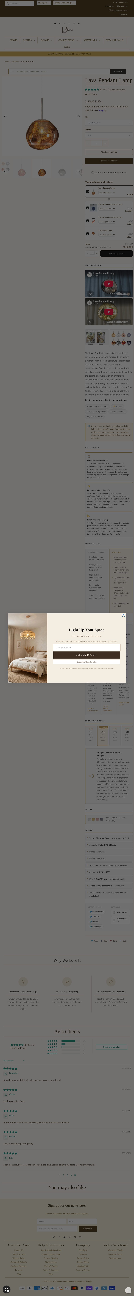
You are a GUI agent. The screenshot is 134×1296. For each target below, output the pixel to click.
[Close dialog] (123, 615)
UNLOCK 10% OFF (87, 655)
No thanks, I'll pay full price (87, 662)
